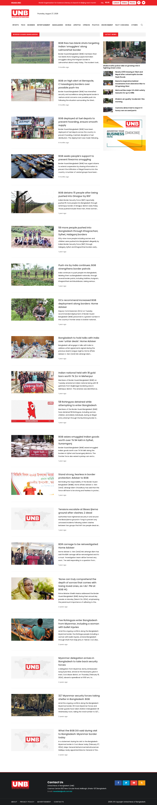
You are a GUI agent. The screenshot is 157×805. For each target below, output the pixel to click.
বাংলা (107, 2)
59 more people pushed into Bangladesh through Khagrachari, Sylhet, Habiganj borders (78, 231)
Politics (95, 25)
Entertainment (43, 25)
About (14, 802)
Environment (107, 25)
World (68, 25)
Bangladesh (57, 25)
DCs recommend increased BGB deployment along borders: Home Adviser (78, 304)
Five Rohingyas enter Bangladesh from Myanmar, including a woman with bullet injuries (78, 624)
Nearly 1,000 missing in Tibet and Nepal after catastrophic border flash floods (129, 74)
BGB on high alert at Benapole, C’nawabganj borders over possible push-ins (76, 84)
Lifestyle (77, 25)
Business (31, 25)
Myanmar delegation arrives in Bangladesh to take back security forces (78, 661)
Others (134, 25)
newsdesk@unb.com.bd (59, 791)
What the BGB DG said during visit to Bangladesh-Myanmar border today (77, 734)
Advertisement (44, 802)
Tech (23, 25)
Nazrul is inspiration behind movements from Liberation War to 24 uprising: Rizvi (130, 83)
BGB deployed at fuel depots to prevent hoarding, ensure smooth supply (78, 122)
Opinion (86, 25)
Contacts (59, 802)
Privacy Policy (27, 802)
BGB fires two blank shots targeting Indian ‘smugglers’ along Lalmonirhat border (78, 46)
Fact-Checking (122, 25)
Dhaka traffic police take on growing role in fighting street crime (121, 67)
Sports (15, 25)
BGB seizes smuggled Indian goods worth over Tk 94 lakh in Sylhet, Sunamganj (78, 440)
